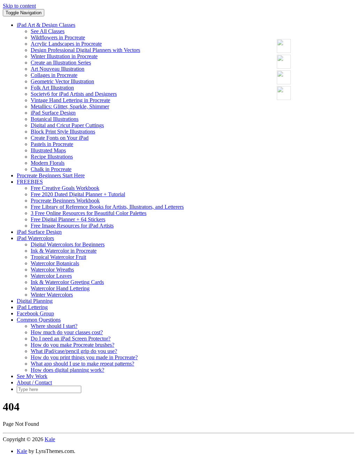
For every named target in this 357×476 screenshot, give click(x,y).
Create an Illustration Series (61, 63)
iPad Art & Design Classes (46, 25)
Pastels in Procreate (52, 144)
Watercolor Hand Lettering (60, 288)
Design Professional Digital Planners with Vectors (85, 50)
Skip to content (19, 6)
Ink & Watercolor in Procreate (64, 251)
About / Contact (34, 382)
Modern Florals (47, 163)
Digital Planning (35, 301)
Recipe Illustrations (52, 157)
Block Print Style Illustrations (63, 132)
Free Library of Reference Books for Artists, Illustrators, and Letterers (107, 207)
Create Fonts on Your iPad (60, 138)
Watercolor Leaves (51, 276)
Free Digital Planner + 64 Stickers (68, 219)
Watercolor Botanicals (55, 263)
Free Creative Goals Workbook (65, 188)
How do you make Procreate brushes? (72, 345)
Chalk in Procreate (51, 169)
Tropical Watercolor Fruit (58, 257)
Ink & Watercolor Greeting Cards (67, 282)
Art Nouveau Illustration (57, 69)
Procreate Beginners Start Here (51, 175)
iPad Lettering (32, 307)
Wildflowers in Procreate (58, 37)
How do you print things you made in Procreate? (84, 357)
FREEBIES (30, 182)
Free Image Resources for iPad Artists (72, 226)
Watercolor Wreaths (52, 269)
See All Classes (47, 31)
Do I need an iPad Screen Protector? (71, 338)
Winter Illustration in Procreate (64, 56)
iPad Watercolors (35, 238)
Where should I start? (54, 326)
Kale (50, 439)
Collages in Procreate (54, 75)
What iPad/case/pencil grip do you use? (74, 351)
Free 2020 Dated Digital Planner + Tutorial (78, 194)
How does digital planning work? (67, 370)
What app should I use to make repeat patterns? (82, 364)
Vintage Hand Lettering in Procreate (70, 100)
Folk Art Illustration (52, 88)
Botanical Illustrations (54, 119)
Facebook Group (35, 313)
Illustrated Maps (48, 150)
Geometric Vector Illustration (62, 81)
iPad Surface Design (53, 113)
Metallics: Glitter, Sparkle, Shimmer (70, 106)
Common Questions (39, 320)
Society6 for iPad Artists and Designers (74, 94)
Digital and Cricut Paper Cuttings (67, 125)
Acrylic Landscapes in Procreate (66, 44)
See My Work (32, 376)
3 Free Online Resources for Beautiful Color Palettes (88, 213)
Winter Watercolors (52, 295)
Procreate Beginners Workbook (65, 201)
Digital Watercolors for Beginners (68, 244)
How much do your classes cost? (67, 332)
